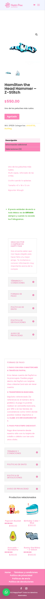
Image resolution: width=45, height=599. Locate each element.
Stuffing (8, 128)
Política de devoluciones (21, 581)
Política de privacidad (21, 575)
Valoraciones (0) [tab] (14, 149)
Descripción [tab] (11, 140)
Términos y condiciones (26, 572)
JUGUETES (30, 125)
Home (8, 572)
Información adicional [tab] (16, 144)
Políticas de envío (21, 578)
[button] (36, 34)
